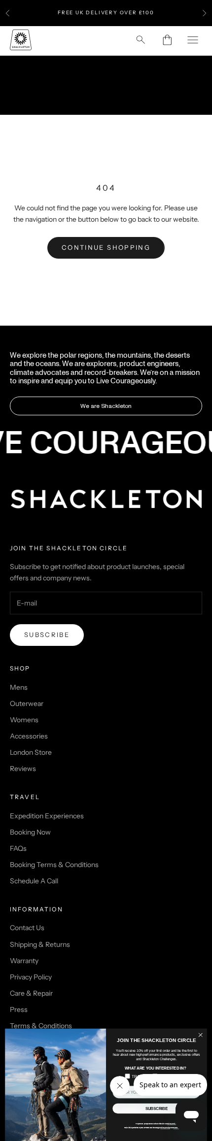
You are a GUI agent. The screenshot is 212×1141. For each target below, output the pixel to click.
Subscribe (47, 634)
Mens (19, 687)
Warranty (24, 960)
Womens (24, 719)
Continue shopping (106, 247)
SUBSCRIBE (156, 1109)
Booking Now (30, 832)
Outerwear (26, 703)
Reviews (23, 768)
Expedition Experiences (47, 815)
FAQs (18, 848)
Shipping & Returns (40, 944)
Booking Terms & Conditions (54, 864)
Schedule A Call (34, 880)
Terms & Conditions (41, 1025)
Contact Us (27, 927)
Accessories (29, 736)
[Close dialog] (200, 1035)
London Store (31, 752)
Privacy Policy (31, 977)
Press (19, 1009)
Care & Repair (31, 993)
